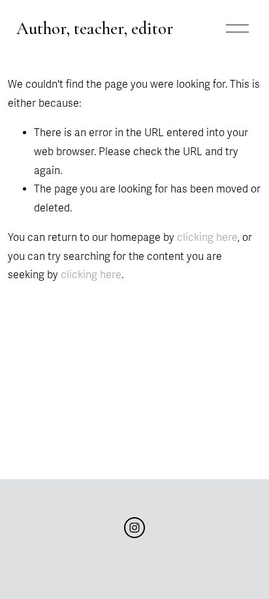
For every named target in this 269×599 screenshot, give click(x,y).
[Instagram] (134, 527)
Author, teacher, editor (94, 28)
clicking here (207, 237)
